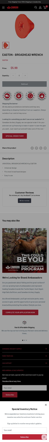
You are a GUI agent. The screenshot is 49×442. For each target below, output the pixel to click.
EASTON (5, 60)
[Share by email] (45, 148)
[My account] (40, 7)
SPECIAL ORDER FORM (14, 136)
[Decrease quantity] (13, 75)
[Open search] (36, 7)
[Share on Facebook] (32, 148)
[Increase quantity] (25, 75)
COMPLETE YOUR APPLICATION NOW (20, 312)
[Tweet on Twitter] (40, 148)
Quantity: (5, 76)
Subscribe (24, 437)
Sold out (24, 84)
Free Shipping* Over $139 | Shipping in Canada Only (24, 2)
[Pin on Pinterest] (36, 148)
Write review (24, 201)
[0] (44, 7)
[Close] (46, 404)
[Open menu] (3, 7)
